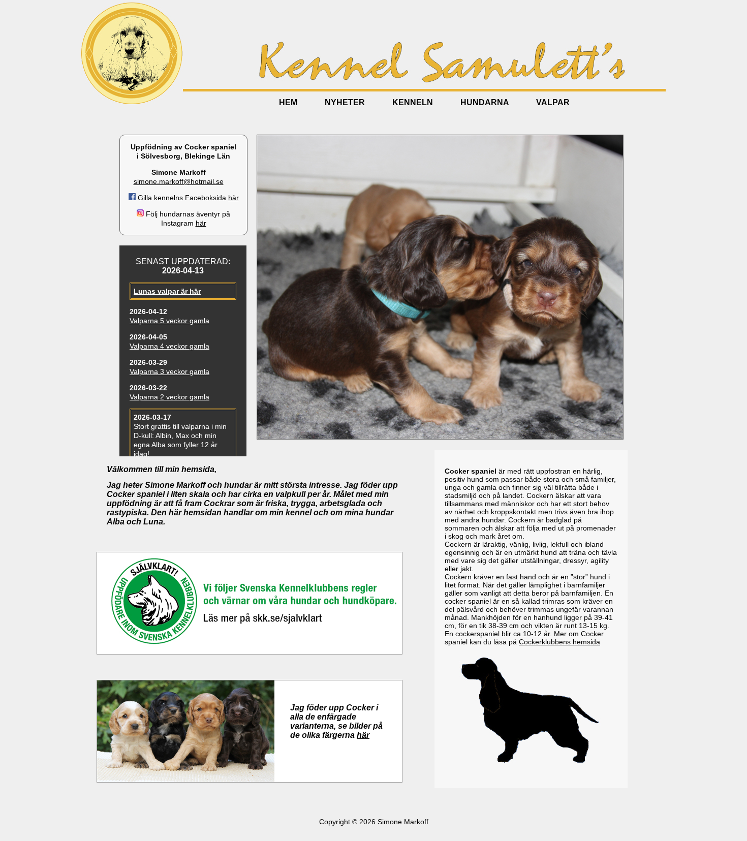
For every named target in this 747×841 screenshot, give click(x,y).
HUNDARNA (484, 102)
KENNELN (412, 102)
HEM (288, 102)
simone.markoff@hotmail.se (179, 181)
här (233, 198)
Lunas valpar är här (167, 291)
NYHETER (345, 102)
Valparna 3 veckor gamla (169, 371)
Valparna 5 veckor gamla (169, 321)
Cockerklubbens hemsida (559, 642)
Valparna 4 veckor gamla (169, 346)
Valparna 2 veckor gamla (169, 397)
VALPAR (553, 102)
